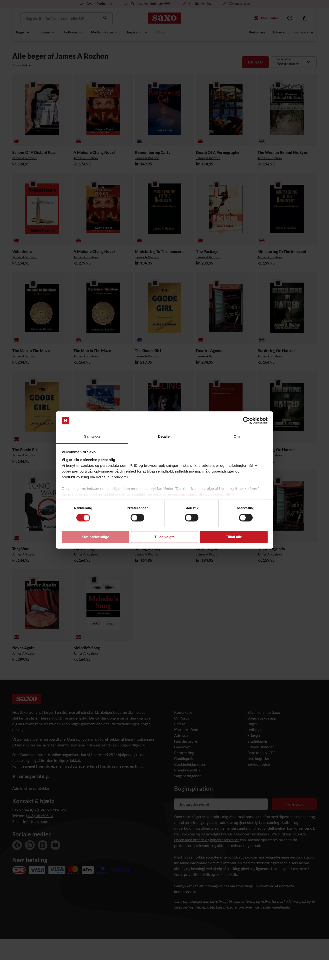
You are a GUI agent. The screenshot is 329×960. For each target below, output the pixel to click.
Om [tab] (237, 436)
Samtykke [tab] (92, 436)
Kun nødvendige (95, 537)
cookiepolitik (222, 494)
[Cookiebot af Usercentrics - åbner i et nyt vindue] (246, 420)
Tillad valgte (164, 537)
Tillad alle (234, 537)
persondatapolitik (188, 494)
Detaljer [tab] (164, 436)
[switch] (137, 518)
